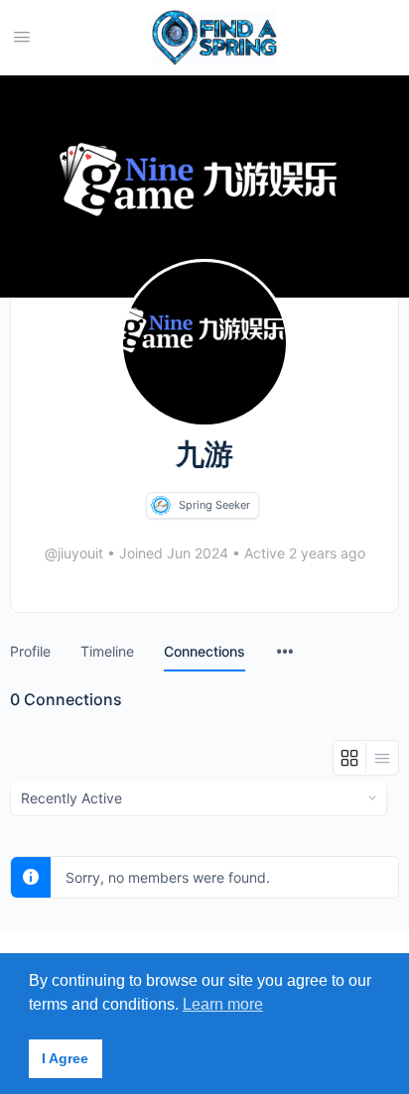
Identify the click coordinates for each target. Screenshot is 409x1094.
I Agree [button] (65, 1058)
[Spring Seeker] (161, 505)
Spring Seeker (214, 505)
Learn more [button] (223, 1004)
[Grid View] (350, 758)
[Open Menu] (22, 36)
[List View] (382, 758)
